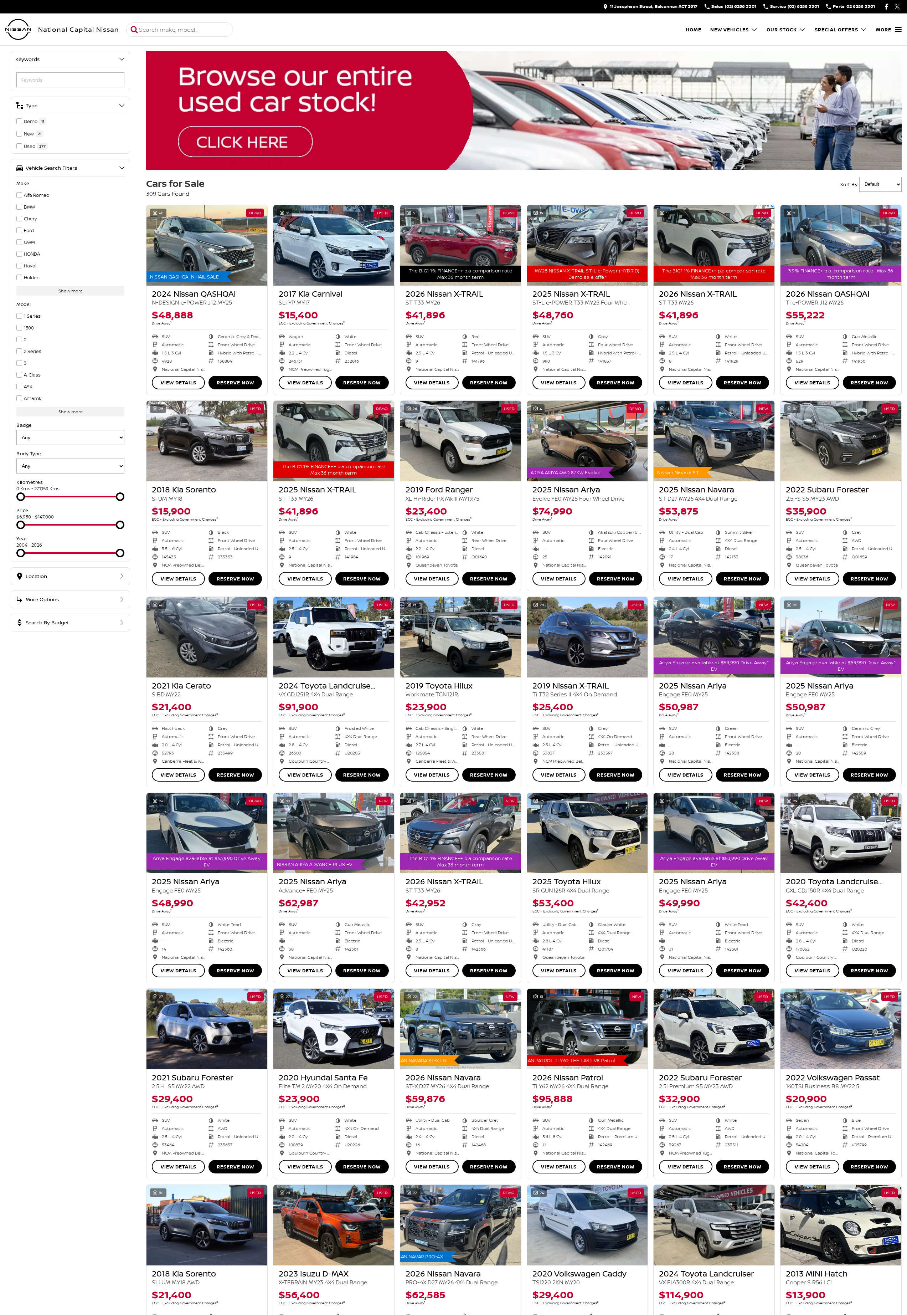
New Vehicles (729, 29)
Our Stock (782, 29)
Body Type (28, 453)
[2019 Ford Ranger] (460, 441)
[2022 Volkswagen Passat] (840, 1029)
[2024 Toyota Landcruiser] (714, 1225)
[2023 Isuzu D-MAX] (333, 1225)
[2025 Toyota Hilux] (587, 833)
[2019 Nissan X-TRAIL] (587, 637)
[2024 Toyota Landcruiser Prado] (333, 637)
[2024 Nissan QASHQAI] (206, 245)
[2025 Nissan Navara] (714, 441)
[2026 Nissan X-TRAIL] (460, 245)
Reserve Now (235, 382)
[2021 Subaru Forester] (206, 1029)
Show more (70, 291)
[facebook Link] (886, 6)
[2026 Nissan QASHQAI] (840, 245)
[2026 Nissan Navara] (460, 1029)
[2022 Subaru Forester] (840, 441)
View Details (178, 382)
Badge (24, 425)
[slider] (20, 496)
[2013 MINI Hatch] (840, 1225)
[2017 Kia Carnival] (333, 245)
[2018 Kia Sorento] (206, 441)
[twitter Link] (897, 6)
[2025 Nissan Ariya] (587, 441)
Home (693, 29)
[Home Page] (18, 29)
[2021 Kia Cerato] (206, 637)
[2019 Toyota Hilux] (460, 637)
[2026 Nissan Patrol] (587, 1029)
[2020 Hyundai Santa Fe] (333, 1029)
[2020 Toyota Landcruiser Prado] (840, 833)
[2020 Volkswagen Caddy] (587, 1225)
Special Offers (836, 29)
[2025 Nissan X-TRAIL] (587, 245)
